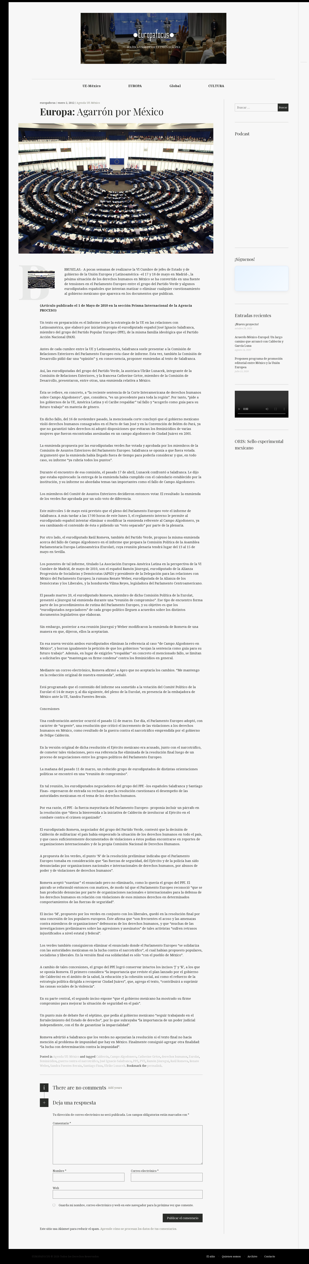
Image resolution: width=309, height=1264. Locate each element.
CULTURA (216, 86)
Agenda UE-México (88, 102)
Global (175, 86)
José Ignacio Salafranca (116, 1061)
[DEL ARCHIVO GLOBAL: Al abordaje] (303, 82)
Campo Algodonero (123, 1057)
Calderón (102, 1057)
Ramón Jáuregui (158, 1061)
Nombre (59, 1171)
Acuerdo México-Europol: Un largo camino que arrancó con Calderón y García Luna (259, 341)
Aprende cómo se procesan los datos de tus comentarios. (138, 1229)
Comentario (62, 1123)
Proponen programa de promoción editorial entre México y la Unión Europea (259, 363)
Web (56, 1188)
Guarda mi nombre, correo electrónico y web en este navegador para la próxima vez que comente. (126, 1205)
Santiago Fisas (93, 1066)
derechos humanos (174, 1057)
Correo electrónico (145, 1171)
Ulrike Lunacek (114, 1066)
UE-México (92, 86)
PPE (135, 1061)
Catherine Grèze (149, 1057)
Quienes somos (231, 1256)
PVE (142, 1061)
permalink (154, 1066)
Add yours (115, 1088)
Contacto (269, 1256)
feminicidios (48, 1061)
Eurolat (194, 1057)
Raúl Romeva (179, 1061)
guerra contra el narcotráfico (78, 1061)
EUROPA (135, 86)
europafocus (48, 102)
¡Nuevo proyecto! (247, 324)
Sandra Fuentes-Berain (66, 1066)
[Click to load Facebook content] (261, 278)
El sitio (211, 1256)
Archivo (252, 1256)
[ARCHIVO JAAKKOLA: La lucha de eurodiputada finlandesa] (303, 76)
